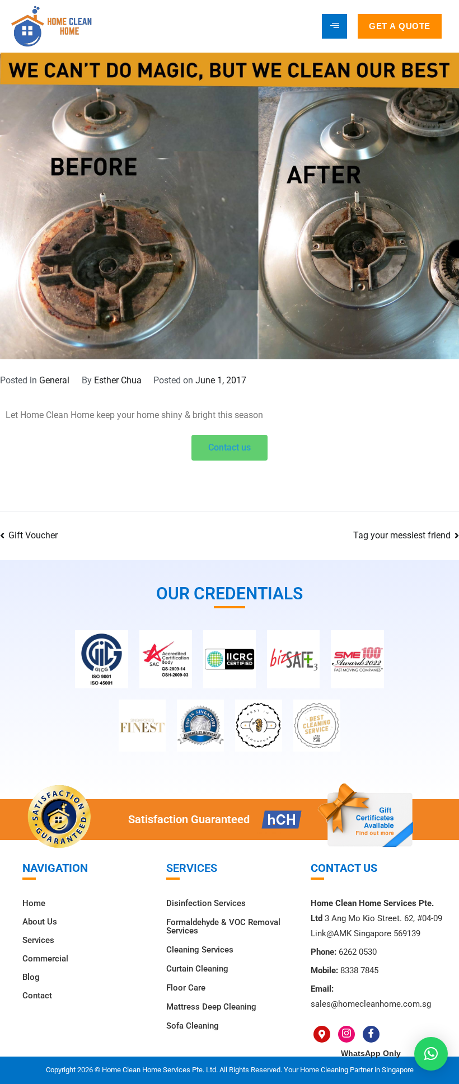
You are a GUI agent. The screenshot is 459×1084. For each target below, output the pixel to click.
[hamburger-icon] (334, 26)
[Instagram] (346, 1034)
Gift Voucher (33, 535)
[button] (431, 1054)
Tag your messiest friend (402, 535)
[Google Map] (321, 1034)
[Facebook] (371, 1034)
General (54, 380)
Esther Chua (118, 380)
